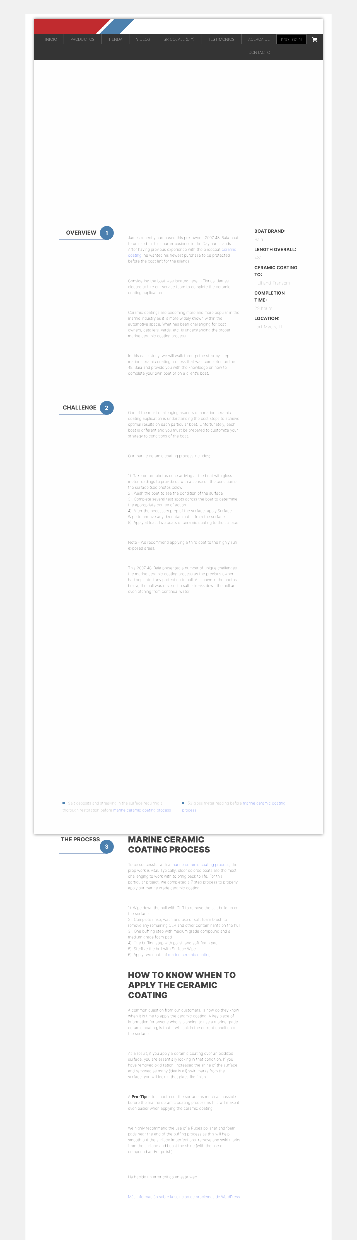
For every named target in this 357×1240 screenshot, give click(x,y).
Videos (143, 39)
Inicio (51, 39)
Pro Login (291, 39)
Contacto (259, 52)
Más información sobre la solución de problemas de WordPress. (184, 1196)
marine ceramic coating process (142, 810)
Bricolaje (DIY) (179, 39)
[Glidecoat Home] (178, 26)
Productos (83, 39)
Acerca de (259, 39)
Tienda (115, 39)
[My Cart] (315, 39)
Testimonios (221, 39)
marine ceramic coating (189, 954)
